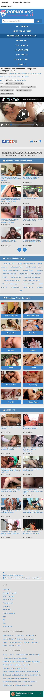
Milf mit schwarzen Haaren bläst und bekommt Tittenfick (32, 427)
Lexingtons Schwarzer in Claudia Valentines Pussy (33, 469)
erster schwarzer (8, 94)
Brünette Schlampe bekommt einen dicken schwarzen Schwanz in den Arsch (9, 220)
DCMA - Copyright (8, 596)
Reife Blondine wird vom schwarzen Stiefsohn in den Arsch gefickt (33, 491)
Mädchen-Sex (11, 333)
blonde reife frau (16, 277)
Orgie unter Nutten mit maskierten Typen (15, 668)
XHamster (33, 350)
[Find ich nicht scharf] (40, 141)
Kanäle (22, 64)
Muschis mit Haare (8, 639)
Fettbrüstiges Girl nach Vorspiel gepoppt (15, 658)
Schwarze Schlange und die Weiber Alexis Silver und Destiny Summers (11, 178)
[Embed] (15, 141)
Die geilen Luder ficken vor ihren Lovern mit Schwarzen (11, 511)
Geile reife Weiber (33, 316)
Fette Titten (33, 333)
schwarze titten (15, 287)
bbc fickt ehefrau (8, 90)
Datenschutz (6, 589)
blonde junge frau (8, 263)
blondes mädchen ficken (33, 267)
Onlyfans (23, 55)
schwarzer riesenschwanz (32, 277)
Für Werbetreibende (9, 613)
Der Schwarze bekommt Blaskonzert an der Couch (9, 240)
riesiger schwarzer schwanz (26, 263)
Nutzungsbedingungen (10, 593)
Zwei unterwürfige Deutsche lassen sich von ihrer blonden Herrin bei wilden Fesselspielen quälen (22, 675)
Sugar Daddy (33, 385)
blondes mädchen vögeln (12, 280)
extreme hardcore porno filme (18, 73)
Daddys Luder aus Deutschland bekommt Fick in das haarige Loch (22, 655)
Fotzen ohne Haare (15, 642)
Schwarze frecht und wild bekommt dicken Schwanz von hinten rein (10, 533)
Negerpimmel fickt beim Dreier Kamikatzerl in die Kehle (20, 682)
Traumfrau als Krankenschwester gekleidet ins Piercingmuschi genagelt (22, 661)
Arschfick (11, 402)
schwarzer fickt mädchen (10, 87)
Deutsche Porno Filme (11, 316)
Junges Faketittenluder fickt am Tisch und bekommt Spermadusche (22, 671)
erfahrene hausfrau (25, 90)
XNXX (18, 646)
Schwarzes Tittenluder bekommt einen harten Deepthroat (10, 490)
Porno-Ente (4, 2)
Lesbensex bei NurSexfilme (22, 2)
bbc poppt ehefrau (29, 87)
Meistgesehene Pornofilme (22, 36)
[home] (23, 572)
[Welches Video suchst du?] (38, 21)
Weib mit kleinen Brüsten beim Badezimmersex (17, 685)
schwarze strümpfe (17, 267)
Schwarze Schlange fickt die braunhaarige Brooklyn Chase (32, 240)
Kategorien (22, 26)
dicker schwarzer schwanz (31, 280)
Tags (4, 623)
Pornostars (22, 59)
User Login (6, 606)
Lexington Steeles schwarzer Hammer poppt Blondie (31, 178)
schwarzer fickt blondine (15, 83)
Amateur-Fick (30, 635)
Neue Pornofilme (22, 31)
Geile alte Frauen (33, 402)
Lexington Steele (20, 80)
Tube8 (11, 367)
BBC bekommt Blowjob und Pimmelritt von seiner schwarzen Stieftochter (11, 470)
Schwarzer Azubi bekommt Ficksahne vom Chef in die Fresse (33, 511)
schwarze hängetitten (28, 284)
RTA (4, 620)
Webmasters (6, 610)
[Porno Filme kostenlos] (17, 17)
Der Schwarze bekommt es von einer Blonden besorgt (32, 220)
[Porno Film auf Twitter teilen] (7, 141)
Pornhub (11, 350)
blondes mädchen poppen (10, 284)
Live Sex (23, 41)
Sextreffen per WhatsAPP (30, 198)
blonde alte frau (28, 287)
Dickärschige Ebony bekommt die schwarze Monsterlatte (11, 448)
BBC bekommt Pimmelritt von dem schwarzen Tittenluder (31, 532)
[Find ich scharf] (32, 141)
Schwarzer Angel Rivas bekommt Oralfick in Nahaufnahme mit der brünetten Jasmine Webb (11, 199)
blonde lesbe (24, 274)
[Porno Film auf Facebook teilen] (4, 141)
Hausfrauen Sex (22, 639)
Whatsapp (23, 50)
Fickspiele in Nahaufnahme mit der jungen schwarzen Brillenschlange (32, 449)
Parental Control (8, 603)
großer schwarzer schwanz (11, 270)
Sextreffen (22, 45)
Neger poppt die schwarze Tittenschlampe (16, 678)
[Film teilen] (11, 141)
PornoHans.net (7, 626)
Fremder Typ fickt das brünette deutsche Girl (16, 665)
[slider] (22, 124)
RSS (4, 616)
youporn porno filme (10, 77)
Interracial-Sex (11, 385)
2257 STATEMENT (8, 599)
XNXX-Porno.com (6, 6)
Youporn (33, 367)
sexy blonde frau (28, 270)
